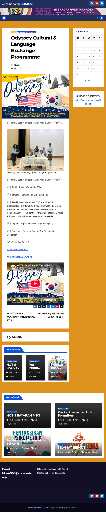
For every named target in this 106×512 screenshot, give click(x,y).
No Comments (91, 452)
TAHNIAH (32, 32)
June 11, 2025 (14, 448)
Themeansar (72, 508)
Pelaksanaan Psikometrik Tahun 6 (25, 442)
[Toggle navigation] (51, 18)
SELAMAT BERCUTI (72, 447)
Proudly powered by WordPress (40, 508)
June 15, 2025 (15, 420)
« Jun (87, 80)
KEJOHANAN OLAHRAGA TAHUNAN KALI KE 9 (21, 317)
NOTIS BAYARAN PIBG (12, 368)
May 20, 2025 (65, 452)
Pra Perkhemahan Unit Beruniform (75, 413)
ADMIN (17, 65)
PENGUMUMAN (22, 32)
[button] (97, 18)
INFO (13, 32)
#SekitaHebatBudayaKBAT (19, 257)
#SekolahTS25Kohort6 (17, 249)
